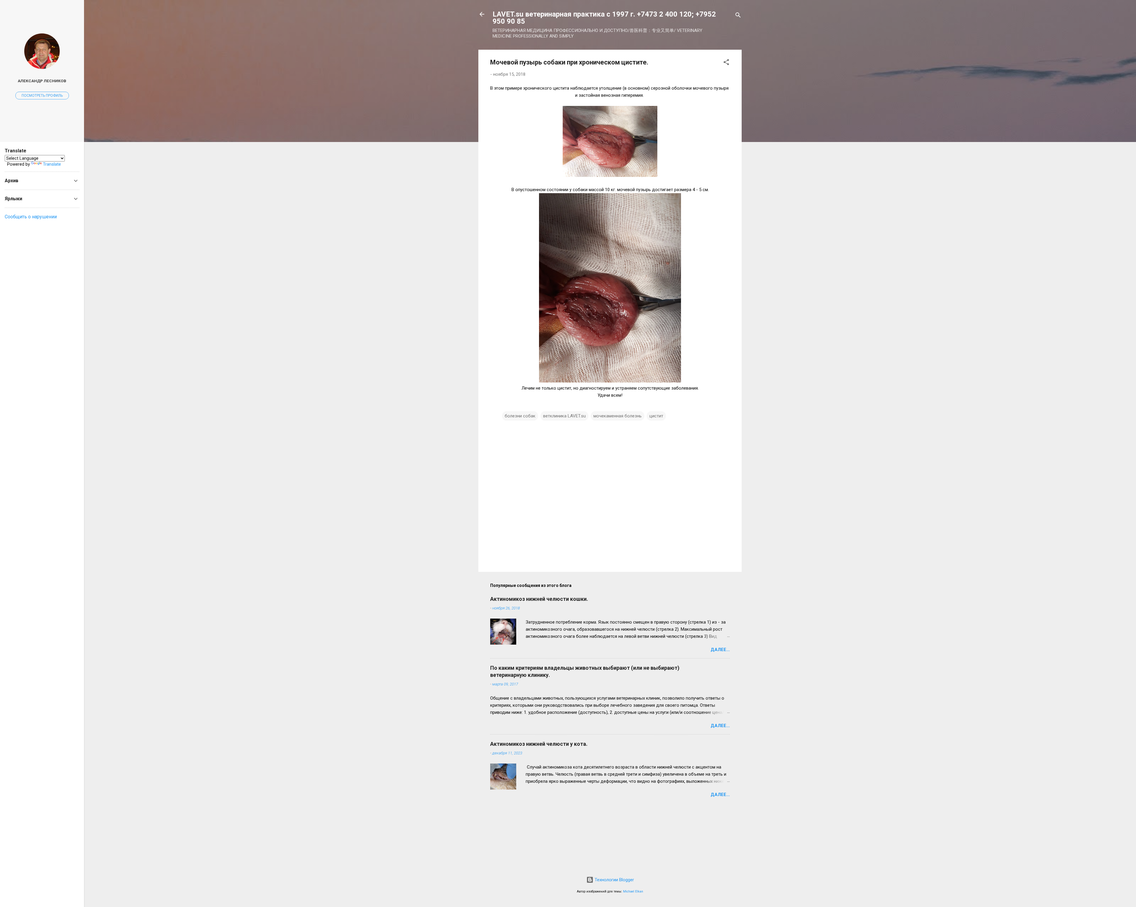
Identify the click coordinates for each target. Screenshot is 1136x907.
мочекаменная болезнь (617, 416)
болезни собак (520, 416)
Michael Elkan (633, 891)
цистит (656, 416)
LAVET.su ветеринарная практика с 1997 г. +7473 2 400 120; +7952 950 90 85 (604, 17)
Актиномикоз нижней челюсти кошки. (539, 599)
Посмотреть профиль (42, 95)
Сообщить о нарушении (31, 217)
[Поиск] (738, 16)
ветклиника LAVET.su (564, 416)
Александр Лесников (42, 80)
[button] (726, 63)
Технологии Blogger (613, 879)
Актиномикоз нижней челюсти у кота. (539, 744)
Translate (52, 164)
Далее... (720, 649)
